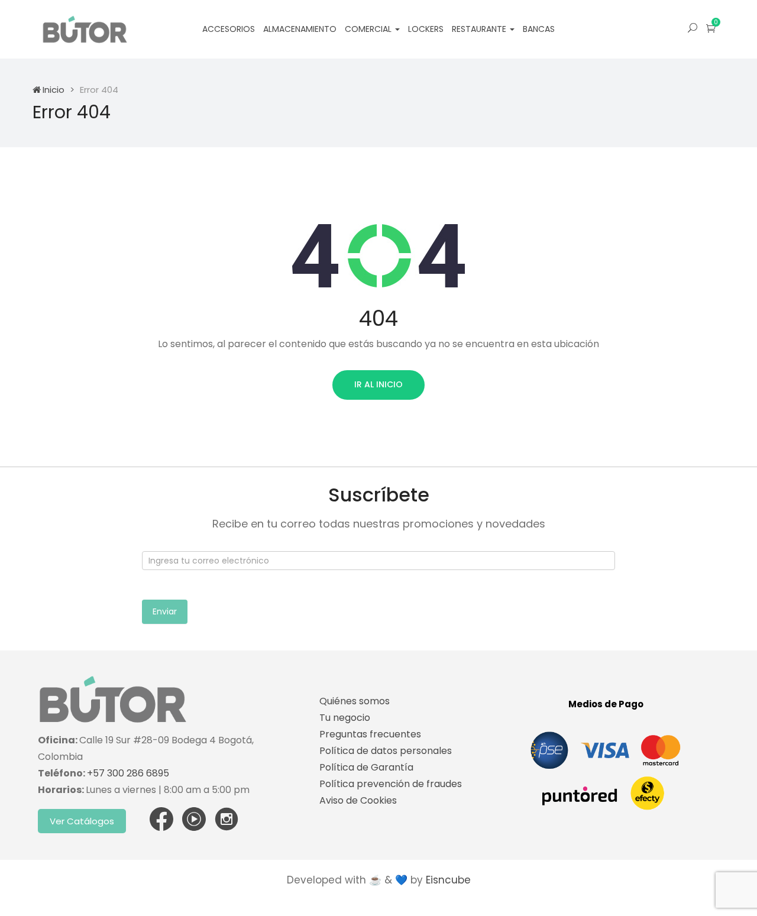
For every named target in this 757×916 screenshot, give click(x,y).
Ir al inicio (378, 384)
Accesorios (228, 29)
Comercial (369, 29)
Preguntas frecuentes (370, 734)
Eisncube (448, 880)
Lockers (426, 29)
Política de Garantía (366, 767)
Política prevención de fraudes (390, 784)
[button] (711, 28)
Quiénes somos (354, 701)
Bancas (539, 29)
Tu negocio (344, 717)
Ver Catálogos (82, 821)
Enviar (165, 611)
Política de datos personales (385, 751)
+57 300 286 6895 (128, 773)
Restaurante (480, 29)
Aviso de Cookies (358, 800)
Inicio (53, 89)
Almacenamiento (300, 29)
